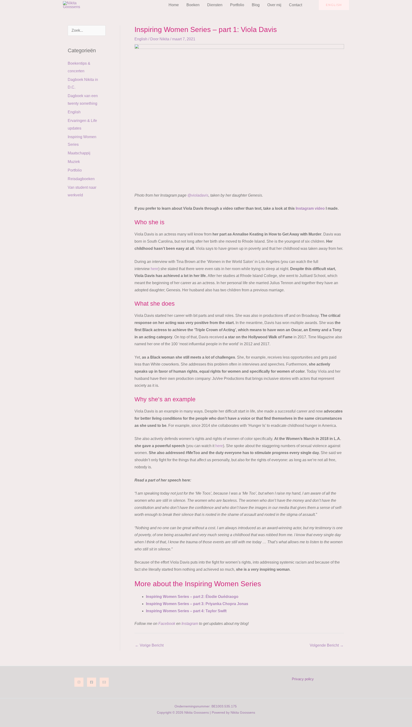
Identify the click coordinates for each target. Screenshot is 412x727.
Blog (256, 5)
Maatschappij (79, 153)
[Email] (104, 682)
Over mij (274, 5)
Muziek (74, 162)
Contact (295, 5)
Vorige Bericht (149, 645)
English (74, 112)
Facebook (166, 624)
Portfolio (237, 5)
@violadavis (197, 195)
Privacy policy (303, 679)
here (154, 269)
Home (174, 5)
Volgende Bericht (327, 645)
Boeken (193, 5)
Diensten (214, 5)
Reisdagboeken (81, 179)
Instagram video (310, 208)
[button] (312, 5)
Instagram (189, 624)
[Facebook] (91, 682)
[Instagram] (78, 682)
